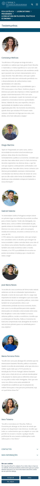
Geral (3, 30)
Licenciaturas (23, 11)
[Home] (14, 4)
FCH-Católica (8, 11)
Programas (7, 14)
